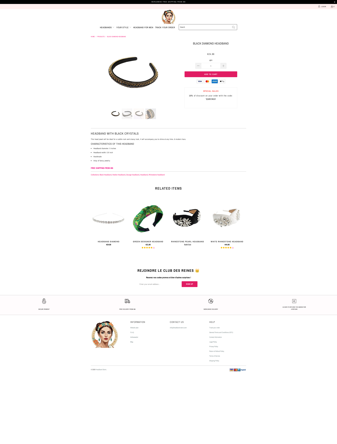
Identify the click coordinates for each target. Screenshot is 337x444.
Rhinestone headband (157, 174)
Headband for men (143, 27)
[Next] (171, 73)
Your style (122, 27)
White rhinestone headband (227, 218)
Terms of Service (214, 356)
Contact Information (215, 337)
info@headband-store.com (178, 328)
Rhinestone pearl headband (187, 218)
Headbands (106, 27)
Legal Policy (213, 342)
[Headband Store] (168, 16)
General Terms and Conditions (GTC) (221, 332)
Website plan (134, 328)
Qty (210, 60)
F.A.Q (132, 332)
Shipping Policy (214, 361)
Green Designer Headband (148, 218)
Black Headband (106, 174)
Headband (144, 174)
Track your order (165, 27)
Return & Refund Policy (216, 351)
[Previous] (95, 73)
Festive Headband (118, 174)
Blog (131, 342)
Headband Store (101, 369)
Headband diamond (109, 218)
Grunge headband (132, 174)
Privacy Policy (213, 346)
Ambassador (134, 337)
